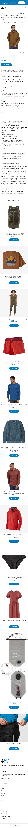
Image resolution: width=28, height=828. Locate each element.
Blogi (2, 809)
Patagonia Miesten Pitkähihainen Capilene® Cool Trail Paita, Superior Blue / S (14, 405)
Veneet (2, 798)
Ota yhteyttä (4, 811)
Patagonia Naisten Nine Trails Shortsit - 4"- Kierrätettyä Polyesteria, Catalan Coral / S (14, 362)
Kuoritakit (18, 52)
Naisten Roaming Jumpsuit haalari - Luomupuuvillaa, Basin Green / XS (14, 319)
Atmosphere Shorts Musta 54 (14, 743)
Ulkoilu (14, 52)
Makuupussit (4, 788)
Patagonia (23, 52)
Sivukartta (3, 818)
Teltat (2, 790)
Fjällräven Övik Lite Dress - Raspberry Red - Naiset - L (14, 621)
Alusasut (3, 786)
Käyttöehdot (4, 813)
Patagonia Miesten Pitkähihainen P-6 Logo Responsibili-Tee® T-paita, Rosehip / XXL (14, 492)
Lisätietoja (6, 64)
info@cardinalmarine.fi (6, 778)
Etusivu (2, 19)
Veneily (2, 800)
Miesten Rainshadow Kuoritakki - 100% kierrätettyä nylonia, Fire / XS (14, 535)
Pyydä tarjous (21, 2)
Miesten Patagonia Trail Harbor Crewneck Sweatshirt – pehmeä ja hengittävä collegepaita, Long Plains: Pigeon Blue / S (14, 449)
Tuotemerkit (9, 52)
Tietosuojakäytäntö (5, 816)
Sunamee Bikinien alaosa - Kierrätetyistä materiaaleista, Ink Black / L (14, 578)
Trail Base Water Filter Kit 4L (14, 702)
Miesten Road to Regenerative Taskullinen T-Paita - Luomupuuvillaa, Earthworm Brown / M (14, 277)
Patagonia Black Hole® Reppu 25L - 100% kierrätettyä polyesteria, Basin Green (14, 234)
